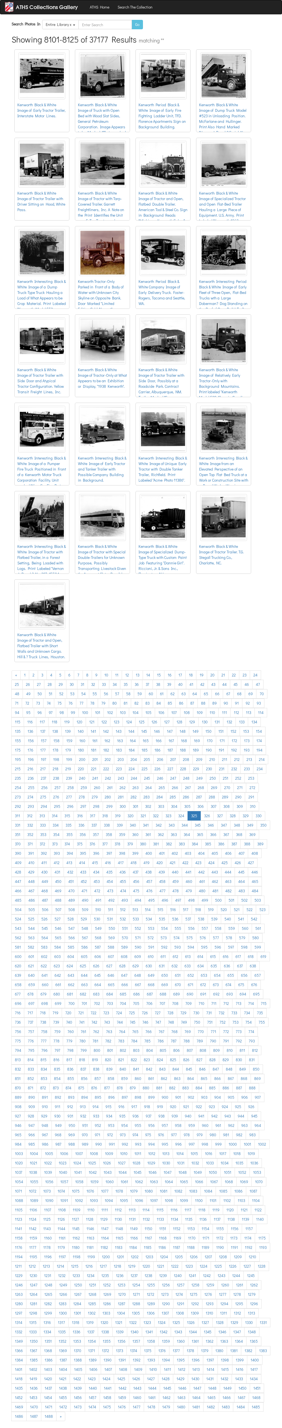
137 (42, 731)
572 (151, 937)
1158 (19, 1238)
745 (132, 1022)
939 (175, 1116)
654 (217, 975)
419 (146, 862)
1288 (136, 1303)
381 (156, 843)
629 (135, 965)
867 (231, 1078)
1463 (181, 1397)
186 (157, 750)
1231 (47, 1275)
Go (137, 24)
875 (81, 1087)
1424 (106, 1378)
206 (160, 759)
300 (123, 806)
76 (71, 703)
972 (110, 1134)
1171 (205, 1238)
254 (18, 787)
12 (127, 675)
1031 (181, 1163)
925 (238, 1106)
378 (117, 843)
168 (184, 740)
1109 (76, 1209)
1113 (132, 1209)
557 (205, 928)
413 (69, 862)
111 (224, 712)
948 (45, 1125)
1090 (49, 1200)
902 (191, 1097)
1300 (63, 1313)
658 (18, 984)
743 (107, 1022)
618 (251, 956)
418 (134, 862)
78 (92, 703)
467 (31, 890)
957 (165, 1125)
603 (57, 956)
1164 (105, 1238)
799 (83, 1050)
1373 (119, 1350)
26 (28, 684)
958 (178, 1125)
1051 (227, 1172)
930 (57, 1116)
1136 (203, 1219)
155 (18, 740)
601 (31, 956)
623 (57, 965)
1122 (258, 1209)
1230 (33, 1275)
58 (128, 693)
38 (158, 684)
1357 (136, 1341)
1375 (147, 1350)
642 (58, 975)
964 (257, 1125)
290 (238, 797)
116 (30, 721)
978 (187, 1134)
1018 (237, 1153)
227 (170, 768)
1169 (177, 1238)
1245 (251, 1275)
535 (162, 919)
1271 (136, 1294)
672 (203, 984)
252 (238, 778)
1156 (234, 1228)
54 (83, 693)
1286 (107, 1303)
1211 (18, 1266)
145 (144, 731)
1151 (162, 1228)
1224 (203, 1266)
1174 (247, 1238)
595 (204, 947)
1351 (48, 1341)
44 (224, 684)
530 (97, 919)
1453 (33, 1397)
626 (96, 965)
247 (173, 778)
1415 (225, 1369)
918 (147, 1106)
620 (18, 965)
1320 (104, 1322)
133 (242, 721)
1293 (209, 1303)
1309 (195, 1313)
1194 (19, 1256)
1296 (254, 1303)
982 (239, 1134)
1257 (181, 1285)
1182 (104, 1247)
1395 (181, 1360)
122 (104, 721)
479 (189, 890)
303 (161, 806)
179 (68, 750)
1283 (62, 1303)
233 (247, 768)
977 (174, 1134)
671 (190, 984)
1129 (104, 1219)
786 (161, 1041)
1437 (48, 1388)
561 (258, 928)
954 (124, 1125)
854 (57, 1078)
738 (43, 1022)
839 (109, 1069)
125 (142, 721)
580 (255, 937)
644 (84, 975)
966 (31, 1134)
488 (58, 900)
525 (31, 919)
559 (231, 928)
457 (149, 881)
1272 (150, 1294)
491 (98, 900)
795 (31, 1050)
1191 (234, 1247)
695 (256, 994)
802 (123, 1050)
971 (97, 1134)
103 (123, 712)
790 (213, 1041)
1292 (195, 1303)
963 (244, 1125)
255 (31, 787)
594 (191, 947)
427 (251, 862)
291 (251, 797)
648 (137, 975)
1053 (257, 1172)
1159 (33, 1238)
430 (44, 872)
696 (18, 1003)
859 (124, 1078)
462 (215, 881)
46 (247, 684)
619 (263, 956)
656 (244, 975)
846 (202, 1069)
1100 (199, 1200)
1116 (174, 1209)
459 (175, 881)
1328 (220, 1322)
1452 (19, 1397)
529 (84, 919)
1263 (19, 1294)
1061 (124, 1181)
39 (169, 684)
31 (82, 684)
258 (70, 787)
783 (121, 1041)
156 (31, 740)
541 (241, 919)
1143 (47, 1228)
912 (70, 1106)
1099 (184, 1200)
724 (119, 1012)
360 (135, 834)
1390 (108, 1360)
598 (244, 947)
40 (180, 684)
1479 (166, 1407)
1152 (176, 1228)
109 (200, 712)
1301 (77, 1313)
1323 (147, 1322)
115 (17, 721)
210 (212, 759)
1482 (211, 1407)
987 (58, 1144)
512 (123, 909)
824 (160, 1059)
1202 (135, 1256)
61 (162, 693)
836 (70, 1069)
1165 (119, 1238)
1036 (254, 1163)
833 (31, 1069)
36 (137, 684)
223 (119, 768)
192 (234, 750)
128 (179, 721)
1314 (18, 1322)
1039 (48, 1172)
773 (239, 1031)
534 (149, 919)
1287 (121, 1303)
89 (214, 703)
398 (122, 853)
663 (84, 984)
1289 (151, 1303)
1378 (190, 1350)
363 (174, 834)
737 (30, 1022)
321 (143, 815)
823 (147, 1059)
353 (43, 834)
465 (255, 881)
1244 (236, 1275)
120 (79, 721)
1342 (163, 1331)
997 (192, 1144)
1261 (239, 1285)
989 (85, 1144)
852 (31, 1078)
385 (208, 843)
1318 (75, 1322)
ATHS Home (99, 7)
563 (31, 937)
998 (205, 1144)
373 (55, 843)
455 (123, 881)
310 (253, 806)
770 (201, 1031)
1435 (19, 1388)
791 (226, 1041)
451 (71, 881)
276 (56, 797)
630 (149, 965)
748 (171, 1022)
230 (209, 768)
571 (138, 937)
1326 (191, 1322)
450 (58, 881)
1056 (49, 1181)
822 (134, 1059)
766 (148, 1031)
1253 (121, 1285)
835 (57, 1069)
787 (174, 1041)
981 (226, 1134)
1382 (248, 1350)
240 (82, 778)
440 (175, 872)
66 (217, 693)
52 (61, 693)
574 (176, 937)
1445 (167, 1388)
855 (70, 1078)
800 (97, 1050)
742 (94, 1022)
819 (95, 1059)
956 (151, 1125)
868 (244, 1078)
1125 (47, 1219)
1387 (63, 1360)
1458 (107, 1397)
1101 (213, 1200)
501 (231, 900)
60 (151, 693)
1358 (151, 1341)
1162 (76, 1238)
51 (50, 693)
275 (43, 797)
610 (151, 956)
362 (161, 834)
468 (44, 890)
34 (115, 684)
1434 (254, 1378)
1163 (90, 1238)
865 (204, 1078)
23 (244, 675)
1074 (61, 1191)
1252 (107, 1285)
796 (44, 1050)
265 (162, 787)
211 (224, 759)
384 (195, 843)
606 (97, 956)
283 (146, 797)
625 (83, 965)
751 (210, 1022)
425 (224, 862)
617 (238, 956)
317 (92, 815)
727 (158, 1012)
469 (58, 890)
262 (123, 787)
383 (182, 843)
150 (208, 731)
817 (69, 1059)
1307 (165, 1313)
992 (125, 1144)
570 (125, 937)
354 (56, 834)
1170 (192, 1238)
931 (70, 1116)
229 (196, 768)
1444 (152, 1388)
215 (18, 768)
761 (83, 1031)
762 (96, 1031)
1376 (162, 1350)
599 (257, 947)
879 (133, 1087)
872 (43, 1087)
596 (218, 947)
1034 (225, 1163)
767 (161, 1031)
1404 (63, 1369)
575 (189, 937)
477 (162, 890)
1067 (214, 1181)
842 (149, 1069)
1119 (215, 1209)
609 (137, 956)
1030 (166, 1163)
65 (206, 693)
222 (106, 768)
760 (70, 1031)
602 (44, 956)
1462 (166, 1397)
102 (110, 712)
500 (218, 900)
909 (31, 1106)
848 (229, 1069)
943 (227, 1116)
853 (44, 1078)
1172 (219, 1238)
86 (181, 703)
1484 (241, 1407)
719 (55, 1012)
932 (83, 1116)
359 (122, 834)
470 (71, 890)
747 (158, 1022)
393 (57, 853)
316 (80, 815)
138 (55, 731)
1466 (227, 1397)
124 (129, 721)
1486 (19, 1416)
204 (134, 759)
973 (123, 1134)
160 (82, 740)
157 (44, 740)
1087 (253, 1191)
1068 (229, 1181)
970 (85, 1134)
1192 (248, 1247)
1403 (48, 1369)
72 (27, 703)
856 (84, 1078)
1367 (33, 1350)
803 (136, 1050)
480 (202, 890)
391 (31, 853)
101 (97, 712)
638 (253, 965)
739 (56, 1022)
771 (213, 1031)
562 (18, 937)
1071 (18, 1191)
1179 (61, 1247)
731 (209, 1012)
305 (187, 806)
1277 (222, 1294)
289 (225, 797)
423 (198, 862)
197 (43, 759)
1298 (33, 1313)
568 (98, 937)
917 (134, 1106)
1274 (179, 1294)
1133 (160, 1219)
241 (95, 778)
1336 (76, 1331)
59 (139, 693)
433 (83, 872)
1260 (225, 1285)
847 (216, 1069)
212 (237, 759)
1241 (192, 1275)
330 (259, 815)
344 (184, 825)
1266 (63, 1294)
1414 (210, 1369)
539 (214, 919)
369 (252, 834)
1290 (166, 1303)
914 (96, 1106)
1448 (212, 1388)
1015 (194, 1153)
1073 (47, 1191)
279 (95, 797)
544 (31, 928)
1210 (252, 1256)
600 (18, 956)
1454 (48, 1397)
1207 (208, 1256)
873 (56, 1087)
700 (71, 1003)
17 (180, 675)
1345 (208, 1331)
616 (226, 956)
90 (226, 703)
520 (224, 909)
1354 (92, 1341)
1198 (76, 1256)
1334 (47, 1331)
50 (39, 693)
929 (44, 1116)
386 (221, 843)
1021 (33, 1163)
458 (162, 881)
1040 (63, 1172)
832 (18, 1069)
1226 (233, 1266)
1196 (48, 1256)
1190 (220, 1247)
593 (177, 947)
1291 (180, 1303)
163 (120, 740)
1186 (162, 1247)
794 (18, 1050)
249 (199, 778)
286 (186, 797)
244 (134, 778)
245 (147, 778)
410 (31, 862)
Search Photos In (27, 23)
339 (120, 825)
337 (94, 825)
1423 (92, 1378)
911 (57, 1106)
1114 (146, 1209)
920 (173, 1106)
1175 (262, 1238)
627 (109, 965)
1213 (46, 1266)
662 (71, 984)
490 (85, 900)
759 (57, 1031)
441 (188, 872)
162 (107, 740)
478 (175, 890)
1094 (109, 1200)
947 (31, 1125)
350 (263, 825)
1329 (234, 1322)
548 (85, 928)
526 (44, 919)
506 (45, 909)
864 (190, 1078)
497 (178, 900)
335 (69, 825)
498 (191, 900)
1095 (124, 1200)
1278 (237, 1294)
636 (227, 965)
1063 (154, 1181)
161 (94, 740)
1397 (210, 1360)
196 (31, 759)
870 (18, 1087)
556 (191, 928)
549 (98, 928)
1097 (154, 1200)
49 (28, 693)
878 (120, 1087)
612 (175, 956)
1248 (48, 1285)
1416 (239, 1369)
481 (215, 890)
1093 (94, 1200)
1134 (174, 1219)
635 (214, 965)
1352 (62, 1341)
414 (82, 862)
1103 (241, 1200)
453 (97, 881)
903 (204, 1097)
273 (18, 797)
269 (214, 787)
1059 (94, 1181)
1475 (107, 1407)
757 (31, 1031)
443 (215, 872)
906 (244, 1097)
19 (202, 675)
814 (31, 1059)
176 (30, 750)
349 (250, 825)
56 (106, 693)
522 (249, 909)
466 (18, 890)
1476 (122, 1407)
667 (138, 984)
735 (260, 1012)
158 (56, 740)
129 (192, 721)
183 (119, 750)
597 (231, 947)
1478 (151, 1407)
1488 (49, 1416)
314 (55, 815)
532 (123, 919)
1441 (108, 1388)
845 (189, 1069)
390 (18, 853)
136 (30, 731)
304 (174, 806)
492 (111, 900)
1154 (205, 1228)
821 (121, 1059)
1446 (182, 1388)
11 (116, 675)
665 (111, 984)
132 (229, 721)
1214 (60, 1266)
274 (30, 797)
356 (83, 834)
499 (205, 900)
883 (185, 1087)
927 (18, 1116)
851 (18, 1078)
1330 (249, 1322)
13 (137, 675)
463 (228, 881)
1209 (238, 1256)
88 (203, 703)
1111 (104, 1209)
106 (161, 712)
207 (173, 759)
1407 (108, 1369)
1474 (92, 1407)
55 (95, 693)
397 (109, 853)
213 (249, 759)
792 (239, 1041)
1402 (33, 1369)
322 (156, 815)
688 (163, 994)
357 (96, 834)
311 (17, 815)
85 (170, 703)
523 (262, 909)
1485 (256, 1407)
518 (198, 909)
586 (84, 947)
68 (239, 693)
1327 (205, 1322)
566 (71, 937)
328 (233, 815)
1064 (169, 1181)
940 (188, 1116)
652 (191, 975)
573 (164, 937)
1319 (90, 1322)
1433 (239, 1378)
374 (67, 843)
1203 (149, 1256)
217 (43, 768)
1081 (163, 1191)
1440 (93, 1388)
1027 (122, 1163)
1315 (33, 1322)
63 (183, 693)
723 (106, 1012)
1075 (76, 1191)
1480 (181, 1407)
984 (18, 1144)
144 (131, 731)
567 (85, 937)
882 (172, 1087)
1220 (146, 1266)
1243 (221, 1275)
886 (226, 1087)
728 (170, 1012)
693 (229, 994)
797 (57, 1050)
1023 (62, 1163)
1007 (79, 1153)
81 (126, 703)
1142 (32, 1228)
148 (183, 731)
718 (43, 1012)
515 (160, 909)
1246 (19, 1285)
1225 (218, 1266)
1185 (147, 1247)
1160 (48, 1238)
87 (192, 703)
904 (217, 1097)
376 (92, 843)
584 (57, 947)
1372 (105, 1350)
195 (18, 759)
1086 (238, 1191)
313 (42, 815)
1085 (223, 1191)
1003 (19, 1153)
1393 (151, 1360)
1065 (184, 1181)
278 (82, 797)
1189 (205, 1247)
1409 (138, 1369)
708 (175, 1003)
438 (148, 872)
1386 (49, 1360)
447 (18, 881)
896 (111, 1097)
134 (254, 721)
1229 (19, 1275)
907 (258, 1097)
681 (70, 994)
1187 (176, 1247)
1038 (33, 1172)
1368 (48, 1350)
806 (176, 1050)
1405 (78, 1369)
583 (44, 947)
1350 (34, 1341)
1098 (169, 1200)
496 (165, 900)
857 (97, 1078)
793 (252, 1041)
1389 (93, 1360)
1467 (241, 1397)
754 (248, 1022)
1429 (181, 1378)
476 (149, 890)
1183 (118, 1247)
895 (98, 1097)
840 (123, 1069)
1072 (32, 1191)
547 (71, 928)
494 (138, 900)
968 (58, 1134)
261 (110, 787)
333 (43, 825)
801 (110, 1050)
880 (146, 1087)
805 (163, 1050)
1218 (117, 1266)
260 (97, 787)
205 (147, 759)
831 (252, 1059)
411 (44, 862)
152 (233, 731)
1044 (122, 1172)
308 (226, 806)
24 (255, 675)
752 (222, 1022)
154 (259, 731)
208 (186, 759)
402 (175, 853)
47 (258, 684)
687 (150, 994)
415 (95, 862)
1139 (245, 1219)
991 (112, 1144)
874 (68, 1087)
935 (122, 1116)
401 (162, 853)
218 (55, 768)
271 (240, 787)
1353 (77, 1341)
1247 (33, 1285)
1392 (136, 1360)
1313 (251, 1313)
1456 (78, 1397)
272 (252, 787)
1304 (121, 1313)
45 (236, 684)
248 (186, 778)
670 (178, 984)
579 (242, 937)
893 (71, 1097)
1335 (62, 1331)
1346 (222, 1331)
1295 (239, 1303)
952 (98, 1125)
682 (83, 994)
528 (70, 919)
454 (110, 881)
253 (251, 778)
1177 (32, 1247)
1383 (263, 1350)
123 (116, 721)
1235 (105, 1275)
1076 (90, 1191)
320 (131, 815)
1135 (188, 1219)
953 (111, 1125)
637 (240, 965)
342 (159, 825)
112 (236, 712)
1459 (122, 1397)
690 (190, 994)
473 (110, 890)
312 (29, 815)
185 (145, 750)
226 (157, 768)
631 (162, 965)
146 (157, 731)
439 (162, 872)
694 (243, 994)
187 (170, 750)
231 (221, 768)
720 (68, 1012)
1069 (244, 1181)
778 (56, 1041)
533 (136, 919)
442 (201, 872)
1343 (178, 1331)
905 (231, 1097)
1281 (33, 1303)
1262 (254, 1285)
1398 (225, 1360)
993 (138, 1144)
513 (135, 909)
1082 (178, 1191)
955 (138, 1125)
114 (261, 712)
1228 (261, 1266)
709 (188, 1003)
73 (38, 703)
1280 (19, 1303)
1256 (166, 1285)
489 (71, 900)
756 (18, 1031)
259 (84, 787)
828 (212, 1059)
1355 (107, 1341)
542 (254, 919)
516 (173, 909)
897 (125, 1097)
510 (98, 909)
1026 (107, 1163)
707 (162, 1003)
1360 (181, 1341)
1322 (133, 1322)
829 (226, 1059)
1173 (233, 1238)
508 (71, 909)
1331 (263, 1322)
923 (212, 1106)
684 (109, 994)
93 (259, 703)
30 (72, 684)
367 (226, 834)
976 (161, 1134)
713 (238, 1003)
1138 (231, 1219)
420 (159, 862)
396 (96, 853)
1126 (61, 1219)
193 (247, 750)
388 (247, 843)
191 (221, 750)
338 (107, 825)
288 (212, 797)
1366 (19, 1350)
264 (148, 787)
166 (159, 740)
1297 (18, 1313)
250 (213, 778)
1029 (151, 1163)
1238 (148, 1275)
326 (207, 815)
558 (218, 928)
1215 (74, 1266)
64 (194, 693)
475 (136, 890)
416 (108, 862)
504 (18, 909)
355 (69, 834)
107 (174, 712)
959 (191, 1125)
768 (174, 1031)
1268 (92, 1294)
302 (148, 806)
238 (56, 778)
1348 (252, 1331)
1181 (90, 1247)
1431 (210, 1378)
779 (69, 1041)
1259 (210, 1285)
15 (159, 675)
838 (96, 1069)
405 (215, 853)
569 (111, 937)
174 (259, 740)
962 (231, 1125)
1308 (180, 1313)
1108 (62, 1209)
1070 (259, 1181)
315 (67, 815)
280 (108, 797)
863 (177, 1078)
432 (70, 872)
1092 (79, 1200)
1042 (93, 1172)
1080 (149, 1191)
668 (151, 984)
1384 (19, 1360)
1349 (19, 1341)
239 (69, 778)
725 (132, 1012)
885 (212, 1087)
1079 (134, 1191)
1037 (18, 1172)
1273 (165, 1294)
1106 (33, 1209)
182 (106, 750)
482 (228, 890)
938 (161, 1116)
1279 (252, 1294)
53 (72, 693)
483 (241, 890)
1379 (204, 1350)
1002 (262, 1144)
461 (202, 881)
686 (136, 994)
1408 (123, 1369)
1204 (164, 1256)
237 (43, 778)
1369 (63, 1350)
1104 (256, 1200)
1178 (47, 1247)
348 (237, 825)
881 (159, 1087)
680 (56, 994)
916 (121, 1106)
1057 (64, 1181)
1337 (90, 1331)
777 (44, 1041)
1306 (151, 1313)
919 (160, 1106)
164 (133, 740)
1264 (33, 1294)
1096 (139, 1200)
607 (111, 956)
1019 (251, 1153)
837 (83, 1069)
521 (237, 909)
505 (31, 909)
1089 (34, 1200)
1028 (136, 1163)
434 (96, 872)
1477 (136, 1407)
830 (239, 1059)
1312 (237, 1313)
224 (132, 768)
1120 (230, 1209)
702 (97, 1003)
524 (18, 919)
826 (186, 1059)
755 (262, 1022)
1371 (91, 1350)
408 (254, 853)
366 (213, 834)
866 (217, 1078)
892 (58, 1097)
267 (188, 787)
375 (80, 843)
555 (178, 928)
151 (221, 731)
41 (191, 684)
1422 (77, 1378)
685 (123, 994)
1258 (195, 1285)
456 (136, 881)
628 (122, 965)
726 (145, 1012)
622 (44, 965)
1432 (224, 1378)
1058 (79, 1181)
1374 (133, 1350)
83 (147, 703)
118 (54, 721)
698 (44, 1003)
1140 (260, 1219)
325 (194, 815)
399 (135, 853)
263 (135, 787)
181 (93, 750)
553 (151, 928)
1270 (122, 1294)
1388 (78, 1360)
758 (44, 1031)
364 (187, 834)
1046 (152, 1172)
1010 (124, 1153)
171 (222, 740)
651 (178, 975)
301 (135, 806)
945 (254, 1116)
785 (147, 1041)
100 (85, 712)
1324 (162, 1322)
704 (123, 1003)
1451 (257, 1388)
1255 (151, 1285)
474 (123, 890)
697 (31, 1003)
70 (262, 693)
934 (109, 1116)
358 (109, 834)
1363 (224, 1341)
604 (70, 956)
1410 (153, 1369)
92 (248, 703)
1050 (213, 1172)
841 (136, 1069)
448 (31, 881)
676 (254, 984)
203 (121, 759)
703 (110, 1003)
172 (234, 740)
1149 (134, 1228)
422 (185, 862)
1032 (195, 1163)
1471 (48, 1407)
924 (225, 1106)
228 (183, 768)
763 (109, 1031)
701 (84, 1003)
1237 (134, 1275)
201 (95, 759)
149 (195, 731)
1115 (160, 1209)
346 (211, 825)
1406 (93, 1369)
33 (104, 684)
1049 (198, 1172)
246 (160, 778)
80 (114, 703)
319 (118, 815)
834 (44, 1069)
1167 (148, 1238)
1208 (223, 1256)
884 (199, 1087)
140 (81, 731)
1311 (223, 1313)
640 (31, 975)
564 (44, 937)
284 (159, 797)
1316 (47, 1322)
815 (43, 1059)
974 (135, 1134)
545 (45, 928)
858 (111, 1078)
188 (183, 750)
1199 (91, 1256)
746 (145, 1022)
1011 (137, 1153)
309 (240, 806)
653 (204, 975)
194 (259, 750)
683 (96, 994)
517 (185, 909)
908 (18, 1106)
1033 (210, 1163)
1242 (207, 1275)
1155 (220, 1228)
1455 (63, 1397)
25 (17, 684)
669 (164, 984)
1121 (244, 1209)
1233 (76, 1275)
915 (108, 1106)
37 (147, 684)
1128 (89, 1219)
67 (228, 693)
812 (255, 1050)
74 (49, 703)
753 (235, 1022)
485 (18, 900)
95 (28, 712)
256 (44, 787)
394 (70, 853)
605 (84, 956)
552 (138, 928)
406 (228, 853)
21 (223, 675)
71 (16, 703)
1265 (48, 1294)
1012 (151, 1153)
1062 (139, 1181)
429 (31, 872)
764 (122, 1031)
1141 (18, 1228)
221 (93, 768)
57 (117, 693)
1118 (201, 1209)
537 (188, 919)
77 (81, 703)
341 (146, 825)
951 (85, 1125)
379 (130, 843)
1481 (196, 1407)
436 (123, 872)
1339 (120, 1331)
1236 (120, 1275)
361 (148, 834)
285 (173, 797)
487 (45, 900)
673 (216, 984)
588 (111, 947)
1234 (90, 1275)
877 (107, 1087)
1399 (240, 1360)
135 (18, 731)
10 (106, 675)
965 (18, 1134)
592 (164, 947)
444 (228, 872)
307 (213, 806)
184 (132, 750)
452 (84, 881)
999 (218, 1144)
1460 (137, 1397)
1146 (90, 1228)
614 (200, 956)
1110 (90, 1209)
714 (251, 1003)
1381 (234, 1350)
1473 (78, 1407)
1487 (34, 1416)
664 (97, 984)
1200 (106, 1256)
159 (69, 740)
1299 (48, 1313)
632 (175, 965)
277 (69, 797)
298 (96, 806)
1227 (247, 1266)
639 (18, 975)
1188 (191, 1247)
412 (56, 862)
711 (213, 1003)
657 (257, 975)
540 (227, 919)
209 (199, 759)
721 (81, 1012)
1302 (92, 1313)
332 (30, 825)
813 (18, 1059)
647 (124, 975)
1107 (47, 1209)
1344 (193, 1331)
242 (108, 778)
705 (136, 1003)
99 (73, 712)
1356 (122, 1341)
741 (82, 1022)
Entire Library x (59, 24)
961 (218, 1125)
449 (45, 881)
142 (106, 731)
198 (56, 759)
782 (108, 1041)
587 (98, 947)
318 (105, 815)
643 (71, 975)
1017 (222, 1153)
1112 (118, 1209)
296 (70, 806)
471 (84, 890)
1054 (19, 1181)
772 (226, 1031)
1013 (165, 1153)
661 (58, 984)
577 (216, 937)
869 (257, 1078)
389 (260, 843)
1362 (209, 1341)
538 (201, 919)
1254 (136, 1285)
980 (213, 1134)
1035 (239, 1163)
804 (149, 1050)
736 (18, 1022)
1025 (92, 1163)
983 (252, 1134)
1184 (133, 1247)
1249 (63, 1285)
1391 (122, 1360)
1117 (188, 1209)
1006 (64, 1153)
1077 (105, 1191)
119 (67, 721)
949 (58, 1125)
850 (256, 1069)
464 (241, 881)
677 (18, 994)
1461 (152, 1397)
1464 (196, 1397)
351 (17, 834)
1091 (64, 1200)
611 (163, 956)
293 (31, 806)
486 (31, 900)
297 (83, 806)
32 (93, 684)
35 (126, 684)
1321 (118, 1322)
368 (239, 834)
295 (57, 806)
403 (188, 853)
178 (55, 750)
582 (31, 947)
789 (200, 1041)
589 (124, 947)
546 (58, 928)
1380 (219, 1350)
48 (17, 693)
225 (145, 768)
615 (213, 956)
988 (71, 1144)
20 (212, 675)
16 (170, 675)
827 (199, 1059)
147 (170, 731)
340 (133, 825)
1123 (18, 1219)
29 (61, 684)
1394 (166, 1360)
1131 (132, 1219)
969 (71, 1134)
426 (238, 862)
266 (175, 787)
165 (146, 740)
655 (230, 975)
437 (136, 872)
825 (173, 1059)
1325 (176, 1322)
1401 (18, 1369)
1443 (137, 1388)
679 (43, 994)
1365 (254, 1341)
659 (31, 984)
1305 (136, 1313)
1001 (247, 1144)
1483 (226, 1407)
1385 (34, 1360)
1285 (92, 1303)
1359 (166, 1341)
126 (154, 721)
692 (216, 994)
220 (81, 768)
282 (134, 797)
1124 (32, 1219)
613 (188, 956)
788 (186, 1041)
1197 (62, 1256)
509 (85, 909)
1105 (19, 1209)
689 (176, 994)
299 (109, 806)
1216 (89, 1266)
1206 (194, 1256)
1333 (33, 1331)
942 (214, 1116)
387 (234, 843)
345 (198, 825)
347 (224, 825)
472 (97, 890)
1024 (77, 1163)
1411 (167, 1369)
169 (197, 740)
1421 (62, 1378)
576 (203, 937)
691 (203, 994)
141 (93, 731)
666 (124, 984)
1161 (62, 1238)
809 (216, 1050)
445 (241, 872)
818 (82, 1059)
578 (229, 937)
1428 (166, 1378)
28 (50, 684)
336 (81, 825)
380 (143, 843)
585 (71, 947)
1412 (181, 1369)
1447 (197, 1388)
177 (43, 750)
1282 (48, 1303)
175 (18, 750)
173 (247, 740)
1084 (208, 1191)
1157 (249, 1228)
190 (209, 750)
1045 (138, 1172)
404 (201, 853)
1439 (78, 1388)
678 (31, 994)
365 (200, 834)
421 (172, 862)
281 (121, 797)
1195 (33, 1256)
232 (234, 768)
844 (175, 1069)
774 (251, 1031)
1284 (77, 1303)
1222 (174, 1266)
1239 (163, 1275)
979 (200, 1134)
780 (82, 1041)
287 (199, 797)
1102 (227, 1200)
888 (252, 1087)
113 (248, 712)
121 (91, 721)
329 (246, 815)
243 (121, 778)
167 (171, 740)
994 (151, 1144)
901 (178, 1097)
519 (211, 909)
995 (165, 1144)
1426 (136, 1378)
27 (39, 684)
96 (39, 712)
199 (69, 759)
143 (118, 731)
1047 (168, 1172)
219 (68, 768)
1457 (92, 1397)
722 (93, 1012)
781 (95, 1041)
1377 (176, 1350)
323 (168, 815)
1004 (34, 1153)
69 (250, 693)
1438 (63, 1388)
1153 (191, 1228)
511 (110, 909)
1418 (19, 1378)
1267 (78, 1294)
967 (45, 1134)
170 (210, 740)
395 (83, 853)
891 (45, 1097)
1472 (63, 1407)
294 (44, 806)
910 (45, 1106)
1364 (239, 1341)
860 (138, 1078)
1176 (18, 1247)
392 (44, 853)
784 (134, 1041)
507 (58, 909)
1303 (106, 1313)
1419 (33, 1378)
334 (56, 825)
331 (17, 825)
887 (239, 1087)
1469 (19, 1407)
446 (254, 872)
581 (18, 947)
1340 (135, 1331)
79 (103, 703)
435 (109, 872)
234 (260, 768)
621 (31, 965)
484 (255, 890)
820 (108, 1059)
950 (72, 1125)
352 (30, 834)
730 (196, 1012)
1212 (32, 1266)
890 (31, 1097)
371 (30, 843)
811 (242, 1050)
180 (81, 750)
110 (212, 712)
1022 (48, 1163)
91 (237, 703)
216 (30, 768)
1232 (62, 1275)
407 (241, 853)
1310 (209, 1313)
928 (31, 1116)
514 (148, 909)
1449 (227, 1388)
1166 (134, 1238)
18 (191, 675)
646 (111, 975)
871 (30, 1087)
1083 (193, 1191)
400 (148, 853)
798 (70, 1050)
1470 (34, 1407)
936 (135, 1116)
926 (251, 1106)
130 (205, 721)
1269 (107, 1294)
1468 (256, 1397)
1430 (195, 1378)
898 (138, 1097)
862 (164, 1078)
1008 (94, 1153)
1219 (131, 1266)
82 (136, 703)
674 (228, 984)
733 (234, 1012)
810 (230, 1050)
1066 (199, 1181)
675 (241, 984)
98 (61, 712)
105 (148, 712)
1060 (109, 1181)
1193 (263, 1247)
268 (201, 787)
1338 (105, 1331)
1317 (61, 1322)
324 (181, 815)
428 (18, 872)
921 (186, 1106)
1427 (151, 1378)
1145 (76, 1228)
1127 (75, 1219)
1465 (211, 1397)
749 (184, 1022)
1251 (92, 1285)
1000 (233, 1144)
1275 (193, 1294)
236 (31, 778)
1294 (224, 1303)
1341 (149, 1331)
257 (58, 787)
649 (151, 975)
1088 (19, 1200)
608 (124, 956)
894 (84, 1097)
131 (217, 721)
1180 (76, 1247)
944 (241, 1116)
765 (135, 1031)
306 (200, 806)
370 (18, 843)
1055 (34, 1181)
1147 (105, 1228)
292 (18, 806)
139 (68, 731)
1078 (119, 1191)
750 (197, 1022)
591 (151, 947)
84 (158, 703)
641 (45, 975)
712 (226, 1003)
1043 (108, 1172)
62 (172, 693)
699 (58, 1003)
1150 (148, 1228)
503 (257, 900)
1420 (48, 1378)
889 (18, 1097)
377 (105, 843)
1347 (237, 1331)
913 (83, 1106)
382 (169, 843)
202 (108, 759)
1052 (242, 1172)
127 (167, 721)
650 (164, 975)
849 (242, 1069)
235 (18, 778)
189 (196, 750)
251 (225, 778)
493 (124, 900)
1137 (217, 1219)
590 (138, 947)
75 (60, 703)
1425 (121, 1378)
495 (151, 900)
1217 (103, 1266)
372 (42, 843)
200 (82, 759)
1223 (189, 1266)
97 (51, 712)
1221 (160, 1266)
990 (98, 1144)
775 (18, 1041)
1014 (180, 1153)
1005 (49, 1153)
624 (70, 965)
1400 (255, 1360)
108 (187, 712)
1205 (179, 1256)
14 (148, 675)
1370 (77, 1350)
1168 (163, 1238)
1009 (109, 1153)
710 (201, 1003)
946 (18, 1125)
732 (221, 1012)
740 (69, 1022)
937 (148, 1116)
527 (58, 919)
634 (200, 965)
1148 (119, 1228)
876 (94, 1087)
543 (18, 928)
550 (112, 928)
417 (121, 862)
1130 (118, 1219)
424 (211, 862)
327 (220, 815)
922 (199, 1106)
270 (227, 787)
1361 (195, 1341)
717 (30, 1012)
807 (190, 1050)
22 (234, 675)
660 (45, 984)
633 (188, 965)
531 (110, 919)
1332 (18, 1331)
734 (247, 1012)
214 (262, 759)
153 (246, 731)
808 (203, 1050)
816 (56, 1059)
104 (135, 712)
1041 (78, 1172)
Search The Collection (135, 7)
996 (178, 1144)
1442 (122, 1388)
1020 (19, 1163)
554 (164, 928)
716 (18, 1012)
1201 (120, 1256)
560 (245, 928)
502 (244, 900)
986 (45, 1144)
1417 (254, 1369)
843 (162, 1069)
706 (149, 1003)
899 (151, 1097)
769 (188, 1031)
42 (202, 684)
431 (57, 872)
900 (165, 1097)
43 (213, 684)
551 (125, 928)
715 (264, 1003)
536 (175, 919)
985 (31, 1144)
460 (189, 881)
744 (120, 1022)
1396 (196, 1360)
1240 (178, 1275)
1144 (61, 1228)
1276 (208, 1294)
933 (96, 1116)
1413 (196, 1369)
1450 (242, 1388)
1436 (34, 1388)
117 (42, 721)
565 (58, 937)
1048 (182, 1172)
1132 (146, 1219)
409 (18, 862)
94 (17, 712)
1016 (208, 1153)
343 (172, 825)
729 (183, 1012)
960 (205, 1125)
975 (148, 1134)
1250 (78, 1285)
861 (151, 1078)
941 (201, 1116)
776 (31, 1041)
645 (97, 975)
